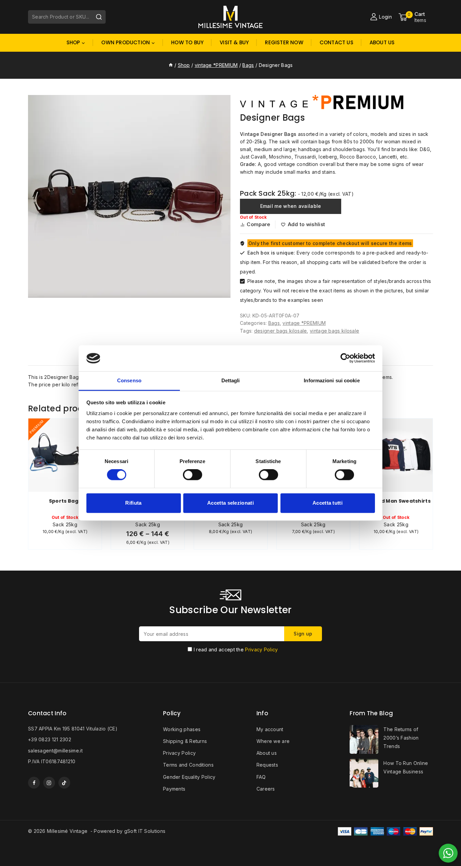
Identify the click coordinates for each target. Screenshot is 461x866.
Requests (267, 765)
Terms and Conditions (188, 765)
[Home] (170, 65)
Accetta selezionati (230, 503)
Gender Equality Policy (189, 777)
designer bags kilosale (280, 331)
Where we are (273, 741)
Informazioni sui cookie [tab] (331, 380)
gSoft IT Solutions (144, 831)
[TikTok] (64, 783)
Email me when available (290, 206)
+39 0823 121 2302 (49, 739)
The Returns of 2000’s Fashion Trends (400, 737)
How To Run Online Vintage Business (405, 767)
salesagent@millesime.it (55, 750)
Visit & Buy (234, 42)
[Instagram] (49, 783)
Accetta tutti (328, 503)
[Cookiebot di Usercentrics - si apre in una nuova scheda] (345, 358)
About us (266, 753)
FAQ (261, 777)
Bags (274, 323)
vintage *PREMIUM (304, 323)
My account (269, 729)
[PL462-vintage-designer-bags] (129, 196)
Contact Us (336, 42)
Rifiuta (133, 503)
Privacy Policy (261, 649)
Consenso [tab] (129, 380)
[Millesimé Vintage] (230, 17)
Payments (174, 789)
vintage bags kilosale (334, 331)
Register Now (284, 42)
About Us (382, 42)
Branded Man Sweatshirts (396, 501)
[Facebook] (34, 783)
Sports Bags (65, 501)
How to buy (187, 42)
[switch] (192, 475)
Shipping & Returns (185, 741)
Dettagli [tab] (230, 380)
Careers (265, 789)
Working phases (181, 729)
